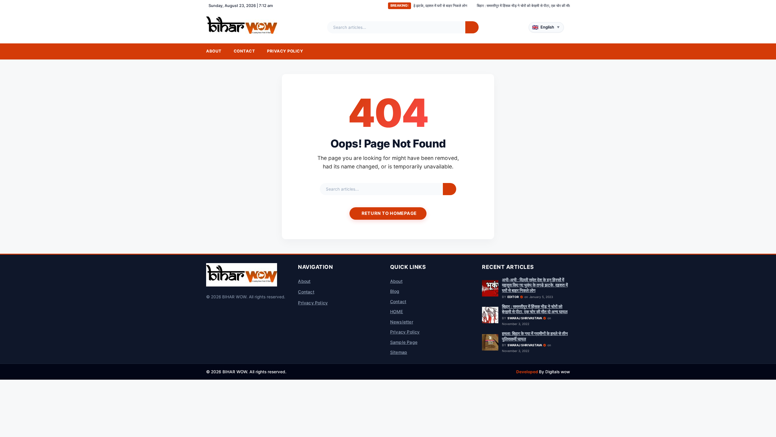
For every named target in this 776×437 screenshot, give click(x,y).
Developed (527, 371)
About (214, 51)
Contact (244, 51)
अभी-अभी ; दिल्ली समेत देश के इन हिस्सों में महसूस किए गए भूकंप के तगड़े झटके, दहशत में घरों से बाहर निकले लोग (535, 285)
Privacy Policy (285, 51)
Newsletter (401, 321)
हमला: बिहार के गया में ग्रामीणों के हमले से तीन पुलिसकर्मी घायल (535, 336)
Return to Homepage (389, 213)
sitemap (398, 352)
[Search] (472, 27)
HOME (396, 311)
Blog (395, 291)
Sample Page (403, 342)
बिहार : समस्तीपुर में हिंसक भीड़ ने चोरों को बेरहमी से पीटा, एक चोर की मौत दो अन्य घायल (511, 5)
